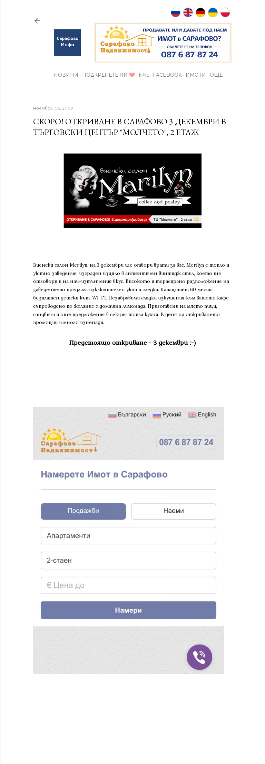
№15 (144, 75)
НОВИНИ (66, 75)
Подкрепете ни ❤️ (108, 75)
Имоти (196, 75)
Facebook (167, 75)
